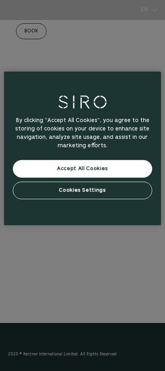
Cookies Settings (82, 190)
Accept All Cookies (82, 168)
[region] (82, 148)
